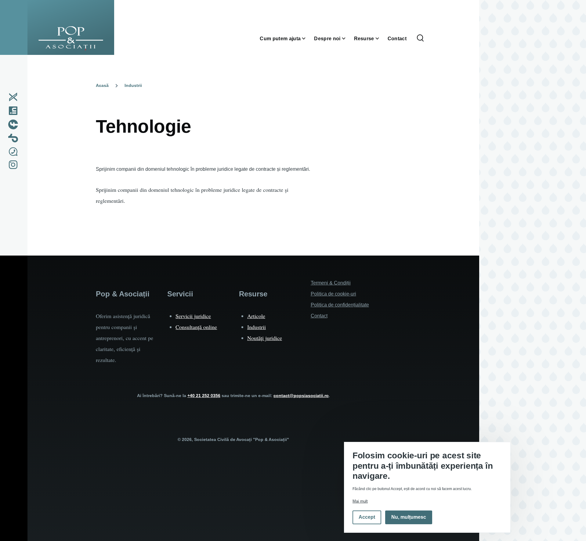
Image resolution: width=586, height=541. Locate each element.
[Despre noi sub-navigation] (347, 38)
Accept (367, 517)
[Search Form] (420, 38)
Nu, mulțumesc (408, 517)
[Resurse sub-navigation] (381, 38)
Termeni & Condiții (331, 282)
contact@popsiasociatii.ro (301, 395)
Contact (319, 315)
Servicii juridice (193, 316)
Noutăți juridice (264, 338)
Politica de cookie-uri (333, 293)
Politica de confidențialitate (340, 304)
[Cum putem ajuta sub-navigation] (307, 38)
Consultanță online (196, 327)
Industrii (133, 85)
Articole (256, 316)
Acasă (102, 85)
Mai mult (360, 501)
